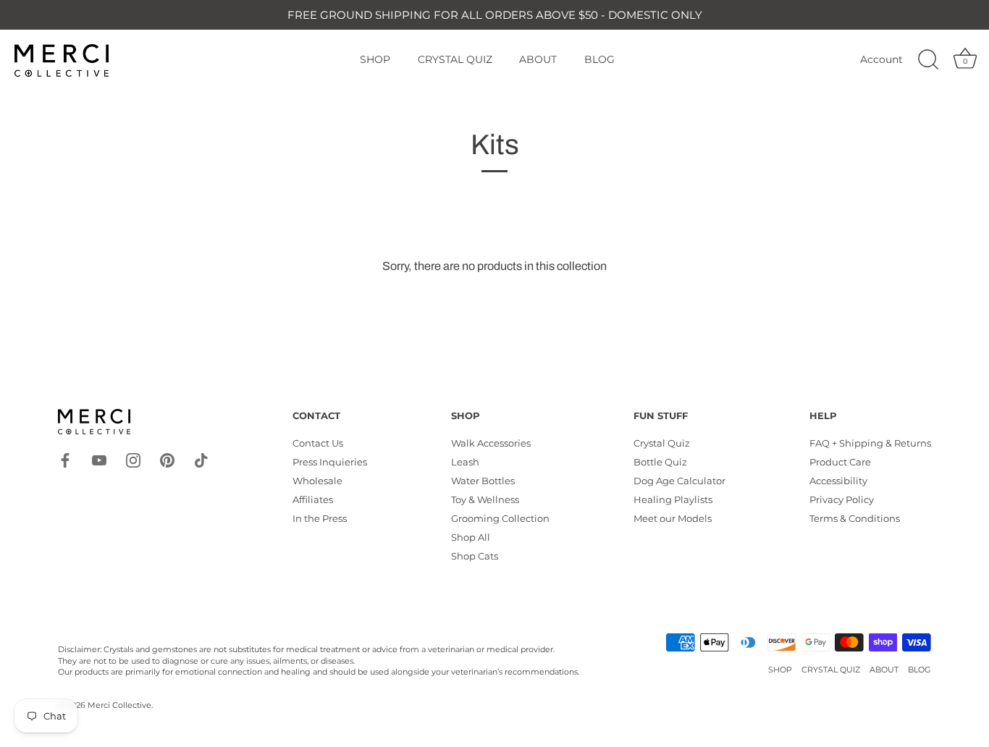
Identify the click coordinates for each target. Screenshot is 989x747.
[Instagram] (133, 459)
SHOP (375, 59)
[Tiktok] (201, 459)
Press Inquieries (330, 462)
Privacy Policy (841, 499)
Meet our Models (673, 518)
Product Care (840, 462)
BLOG (599, 59)
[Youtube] (99, 459)
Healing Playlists (673, 499)
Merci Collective (119, 705)
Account (881, 59)
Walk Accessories (491, 443)
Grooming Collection (500, 518)
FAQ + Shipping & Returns (870, 443)
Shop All (470, 537)
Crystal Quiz (662, 443)
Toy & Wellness (485, 499)
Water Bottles (483, 480)
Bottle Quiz (660, 462)
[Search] (928, 60)
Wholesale (317, 480)
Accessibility (838, 480)
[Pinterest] (167, 459)
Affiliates (313, 499)
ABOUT (538, 59)
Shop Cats (474, 556)
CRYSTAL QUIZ (455, 59)
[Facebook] (65, 459)
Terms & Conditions (854, 518)
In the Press (320, 518)
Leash (465, 462)
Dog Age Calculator (679, 480)
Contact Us (318, 443)
